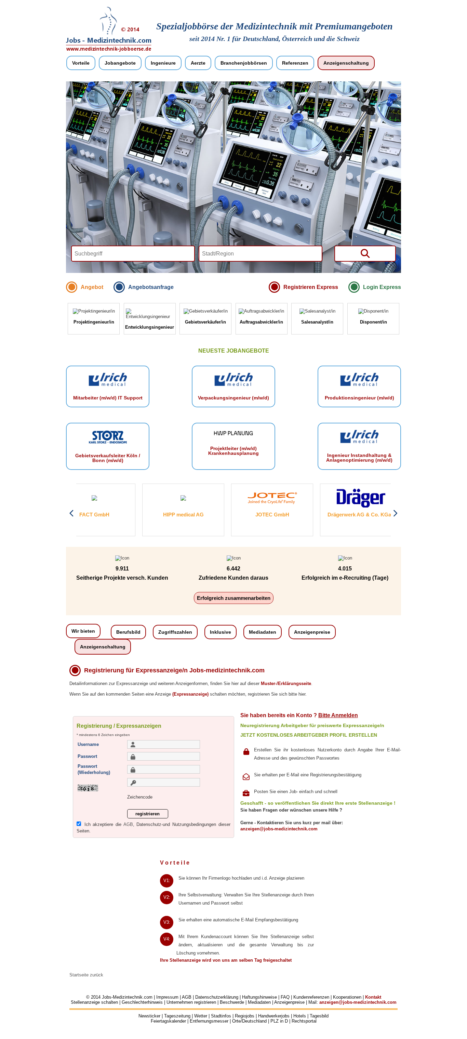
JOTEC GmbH (206, 514)
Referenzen (295, 63)
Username (88, 744)
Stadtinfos (221, 1015)
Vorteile (81, 63)
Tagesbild (319, 1015)
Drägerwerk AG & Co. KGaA (295, 514)
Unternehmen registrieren (191, 1002)
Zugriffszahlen (175, 632)
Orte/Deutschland (249, 1021)
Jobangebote (120, 63)
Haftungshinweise (259, 997)
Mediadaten (262, 632)
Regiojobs (244, 1015)
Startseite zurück (86, 974)
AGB (128, 824)
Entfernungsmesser (209, 1021)
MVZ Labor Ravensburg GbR (383, 514)
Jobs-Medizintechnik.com (127, 997)
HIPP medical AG (117, 514)
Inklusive (220, 632)
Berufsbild (128, 632)
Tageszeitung (177, 1015)
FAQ (285, 997)
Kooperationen (347, 997)
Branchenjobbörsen (244, 63)
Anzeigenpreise (312, 632)
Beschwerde (232, 1002)
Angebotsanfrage (151, 287)
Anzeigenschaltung (346, 63)
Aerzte (198, 63)
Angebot (92, 287)
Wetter (200, 1015)
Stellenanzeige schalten (94, 1002)
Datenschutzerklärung (216, 997)
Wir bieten (83, 631)
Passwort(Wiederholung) (94, 769)
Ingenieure (163, 63)
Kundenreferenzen (311, 997)
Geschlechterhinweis (142, 1002)
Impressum (167, 997)
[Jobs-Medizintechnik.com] (108, 50)
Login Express (382, 287)
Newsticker (149, 1015)
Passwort (87, 756)
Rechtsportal (304, 1021)
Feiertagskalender (168, 1021)
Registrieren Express (310, 287)
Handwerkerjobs (274, 1015)
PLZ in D (279, 1021)
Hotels (299, 1015)
